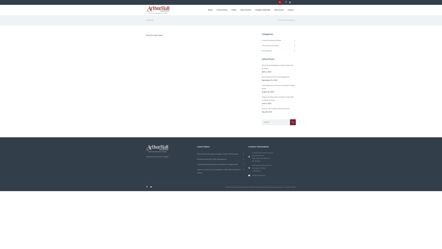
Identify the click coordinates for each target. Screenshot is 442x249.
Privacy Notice (238, 187)
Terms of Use (229, 187)
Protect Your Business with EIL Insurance (276, 108)
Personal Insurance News (270, 45)
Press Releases (267, 51)
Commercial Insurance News (271, 40)
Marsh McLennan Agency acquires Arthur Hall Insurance (277, 67)
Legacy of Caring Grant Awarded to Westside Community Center (278, 99)
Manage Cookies (249, 187)
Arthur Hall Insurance (286, 20)
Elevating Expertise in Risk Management (276, 77)
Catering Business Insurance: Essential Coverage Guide (278, 87)
